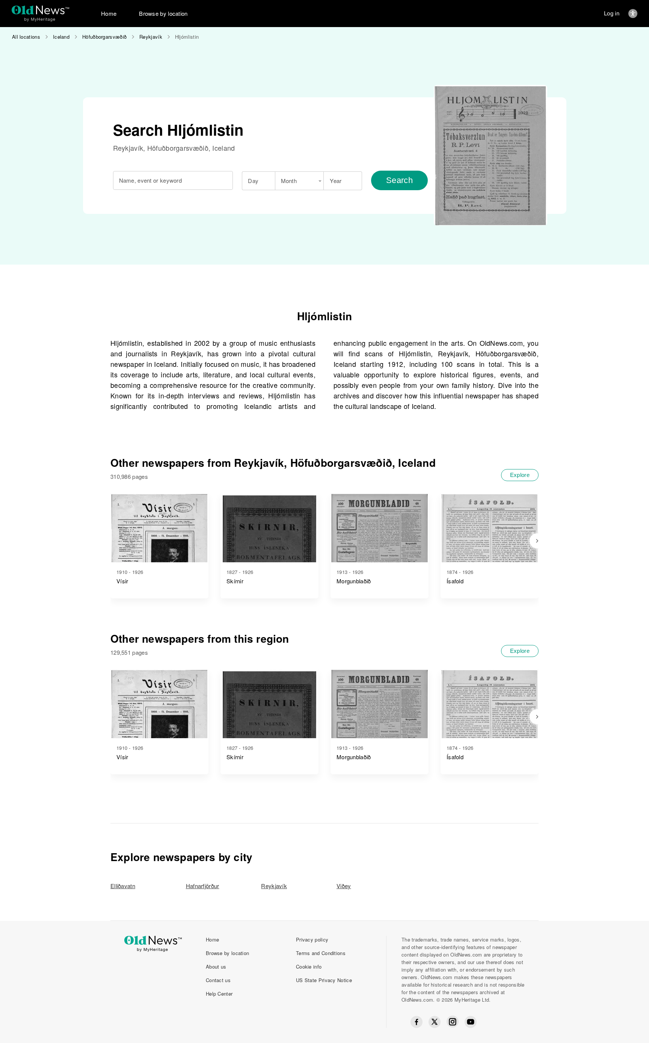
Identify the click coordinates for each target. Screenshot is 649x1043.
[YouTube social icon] (471, 1022)
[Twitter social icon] (435, 1022)
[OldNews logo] (40, 10)
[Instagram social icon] (453, 1022)
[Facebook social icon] (417, 1022)
